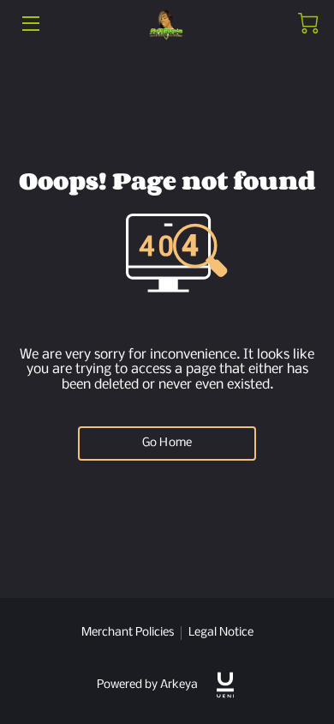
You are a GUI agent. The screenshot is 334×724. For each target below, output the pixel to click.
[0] (308, 23)
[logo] (225, 685)
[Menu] (29, 23)
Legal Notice (220, 632)
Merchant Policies (127, 632)
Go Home (167, 443)
